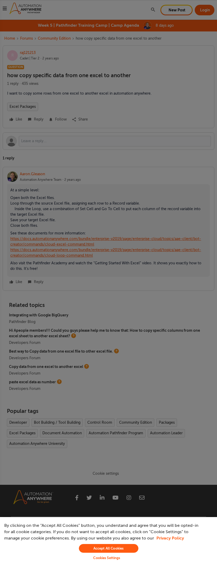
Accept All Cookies (108, 548)
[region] (108, 542)
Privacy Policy (170, 538)
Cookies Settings (106, 558)
